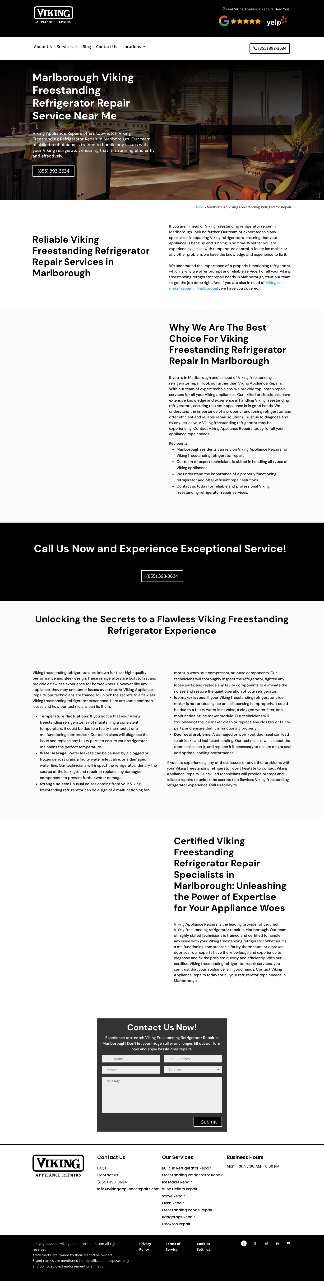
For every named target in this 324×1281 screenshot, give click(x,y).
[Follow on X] (255, 1243)
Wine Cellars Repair (180, 1189)
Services (65, 47)
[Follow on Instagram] (266, 1243)
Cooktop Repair (176, 1224)
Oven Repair (173, 1202)
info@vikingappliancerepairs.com (128, 1189)
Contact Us (106, 47)
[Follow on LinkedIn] (277, 1243)
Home (199, 207)
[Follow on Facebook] (244, 1243)
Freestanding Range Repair (187, 1210)
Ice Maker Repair (177, 1182)
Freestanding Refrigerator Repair (192, 1175)
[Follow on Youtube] (288, 1243)
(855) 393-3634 (272, 48)
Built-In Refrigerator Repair (186, 1168)
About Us (43, 47)
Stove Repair (173, 1196)
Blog (87, 47)
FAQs (101, 1168)
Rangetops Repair (178, 1216)
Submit (209, 1122)
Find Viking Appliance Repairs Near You (257, 9)
